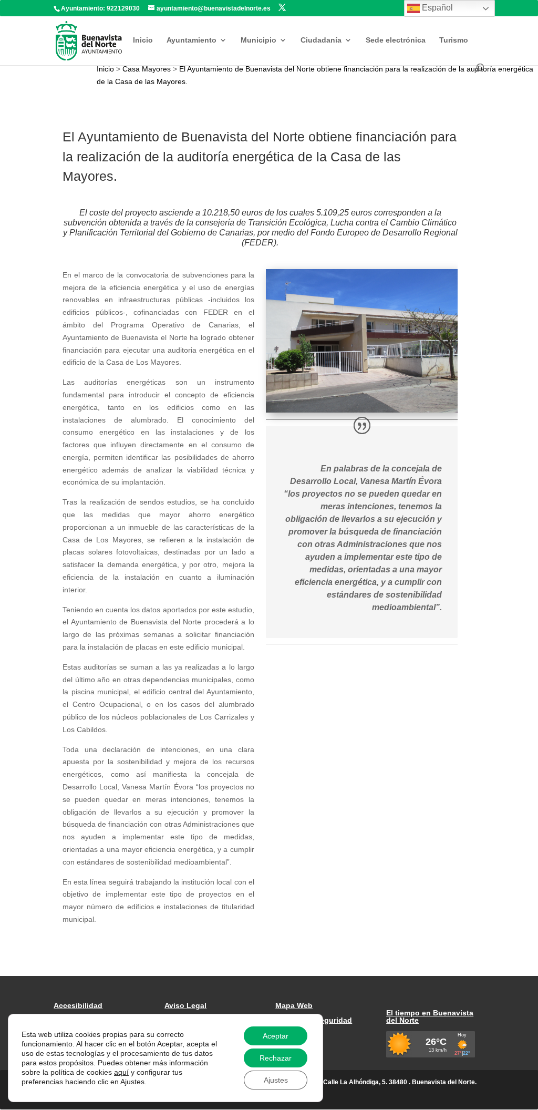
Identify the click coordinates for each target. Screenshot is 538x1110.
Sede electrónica (396, 40)
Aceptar (275, 1036)
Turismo (453, 40)
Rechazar (276, 1058)
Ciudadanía (321, 40)
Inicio (143, 40)
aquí (121, 1072)
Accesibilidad (78, 1005)
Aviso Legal (185, 1005)
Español (436, 7)
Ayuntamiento (191, 40)
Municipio (258, 40)
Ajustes (276, 1080)
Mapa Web (294, 1005)
